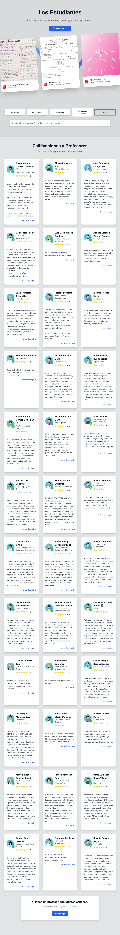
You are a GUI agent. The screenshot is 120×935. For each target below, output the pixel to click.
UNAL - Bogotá (37, 112)
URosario (60, 112)
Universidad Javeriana (82, 112)
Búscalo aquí (60, 913)
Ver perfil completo (29, 220)
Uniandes (15, 112)
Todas (105, 112)
